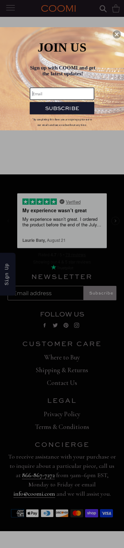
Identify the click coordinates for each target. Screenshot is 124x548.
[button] (117, 34)
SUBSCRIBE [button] (62, 108)
